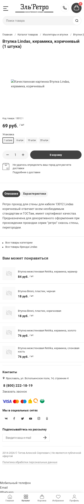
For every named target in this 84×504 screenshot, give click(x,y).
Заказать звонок (14, 391)
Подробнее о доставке (26, 172)
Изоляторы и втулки (55, 34)
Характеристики (34, 193)
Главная (7, 34)
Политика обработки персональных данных (29, 462)
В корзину (56, 154)
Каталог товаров (28, 34)
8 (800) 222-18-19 (65, 8)
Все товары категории (19, 242)
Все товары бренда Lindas (21, 246)
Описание (11, 193)
